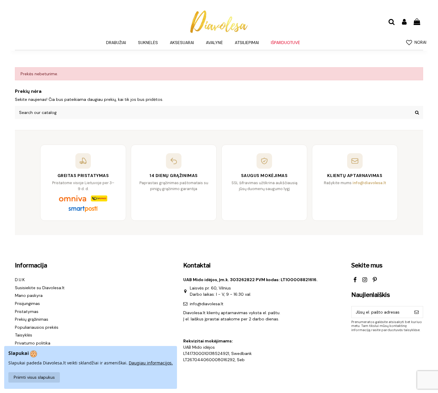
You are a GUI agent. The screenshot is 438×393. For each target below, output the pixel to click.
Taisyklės (23, 335)
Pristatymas (26, 311)
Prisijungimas (27, 303)
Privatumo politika (32, 343)
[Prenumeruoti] (416, 312)
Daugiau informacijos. (151, 363)
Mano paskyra (29, 295)
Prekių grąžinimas (31, 319)
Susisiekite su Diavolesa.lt (40, 287)
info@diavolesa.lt (206, 303)
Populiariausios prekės (36, 327)
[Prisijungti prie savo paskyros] (404, 22)
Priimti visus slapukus (34, 377)
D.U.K (20, 279)
